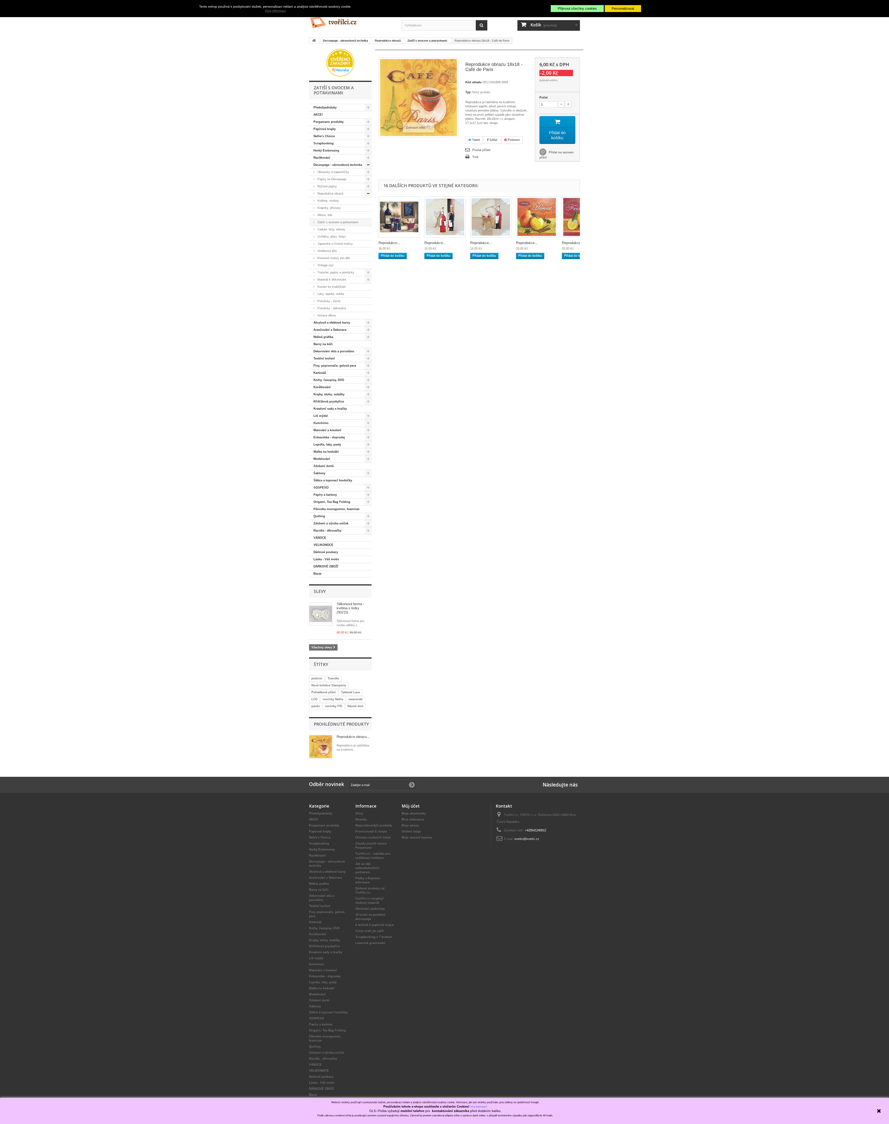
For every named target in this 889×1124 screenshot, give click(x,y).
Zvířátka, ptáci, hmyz (331, 236)
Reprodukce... (389, 243)
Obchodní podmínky (370, 908)
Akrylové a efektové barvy (331, 322)
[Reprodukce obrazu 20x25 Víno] (399, 217)
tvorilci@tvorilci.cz (526, 839)
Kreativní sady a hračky (330, 408)
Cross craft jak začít (369, 931)
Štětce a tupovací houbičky (332, 480)
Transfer (333, 678)
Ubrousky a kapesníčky (332, 172)
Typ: (468, 92)
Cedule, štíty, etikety (330, 229)
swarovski (355, 699)
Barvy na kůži (323, 344)
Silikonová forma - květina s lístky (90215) (350, 608)
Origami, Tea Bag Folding (331, 502)
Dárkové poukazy (325, 552)
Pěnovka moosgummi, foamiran (336, 509)
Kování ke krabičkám (331, 286)
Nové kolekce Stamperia (328, 685)
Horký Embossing (326, 150)
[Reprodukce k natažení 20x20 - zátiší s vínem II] (490, 217)
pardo (315, 706)
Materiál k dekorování (331, 279)
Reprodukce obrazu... (353, 737)
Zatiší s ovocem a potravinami (337, 222)
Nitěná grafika (323, 337)
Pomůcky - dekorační (331, 308)
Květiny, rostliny (327, 200)
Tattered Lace (350, 692)
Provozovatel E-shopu (371, 831)
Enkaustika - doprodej (329, 437)
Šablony (319, 473)
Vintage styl (324, 265)
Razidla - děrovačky (327, 530)
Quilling (319, 516)
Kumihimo (321, 423)
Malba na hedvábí (326, 451)
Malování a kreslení (327, 430)
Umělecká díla (326, 251)
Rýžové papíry (326, 186)
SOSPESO (321, 487)
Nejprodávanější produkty (373, 825)
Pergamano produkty (328, 122)
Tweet (475, 140)
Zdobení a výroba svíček (330, 523)
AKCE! (318, 114)
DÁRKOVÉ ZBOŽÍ (325, 566)
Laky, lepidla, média (330, 294)
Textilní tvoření (324, 358)
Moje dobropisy (413, 819)
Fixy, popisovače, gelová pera (334, 365)
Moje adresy (410, 825)
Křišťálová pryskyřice (328, 401)
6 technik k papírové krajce (374, 925)
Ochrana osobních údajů (373, 837)
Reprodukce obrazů (329, 193)
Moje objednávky (414, 813)
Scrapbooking (323, 143)
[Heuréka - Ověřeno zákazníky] (340, 62)
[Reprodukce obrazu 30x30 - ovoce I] (536, 217)
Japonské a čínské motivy (334, 243)
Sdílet (492, 140)
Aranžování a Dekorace (329, 329)
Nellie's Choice (324, 136)
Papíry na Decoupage (331, 179)
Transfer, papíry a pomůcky (335, 272)
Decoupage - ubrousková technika (337, 165)
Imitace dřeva (326, 315)
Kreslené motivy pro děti (333, 258)
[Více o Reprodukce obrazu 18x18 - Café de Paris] (320, 746)
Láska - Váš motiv (326, 559)
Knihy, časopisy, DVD (328, 380)
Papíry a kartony (325, 494)
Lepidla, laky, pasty (327, 444)
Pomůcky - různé (328, 301)
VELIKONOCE (323, 545)
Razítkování (321, 157)
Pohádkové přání (323, 692)
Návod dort (355, 706)
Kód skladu (473, 82)
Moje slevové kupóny (417, 837)
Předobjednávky (325, 107)
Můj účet (411, 806)
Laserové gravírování (370, 943)
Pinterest (513, 140)
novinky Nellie (333, 699)
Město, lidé (324, 215)
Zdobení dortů (323, 466)
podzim (316, 678)
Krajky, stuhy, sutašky (328, 394)
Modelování (321, 459)
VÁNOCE (319, 537)
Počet (543, 97)
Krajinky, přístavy (328, 208)
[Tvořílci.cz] (352, 20)
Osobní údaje (411, 831)
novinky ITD (333, 706)
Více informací (275, 10)
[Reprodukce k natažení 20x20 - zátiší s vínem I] (445, 217)
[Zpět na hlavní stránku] (314, 41)
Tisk (475, 157)
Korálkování (322, 387)
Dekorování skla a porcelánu (333, 351)
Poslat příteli (481, 150)
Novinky (361, 819)
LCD (314, 699)
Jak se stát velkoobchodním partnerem (367, 868)
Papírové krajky (324, 129)
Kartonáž (319, 373)
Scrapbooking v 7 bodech (373, 937)
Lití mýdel (320, 416)
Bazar (317, 573)
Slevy (320, 591)
